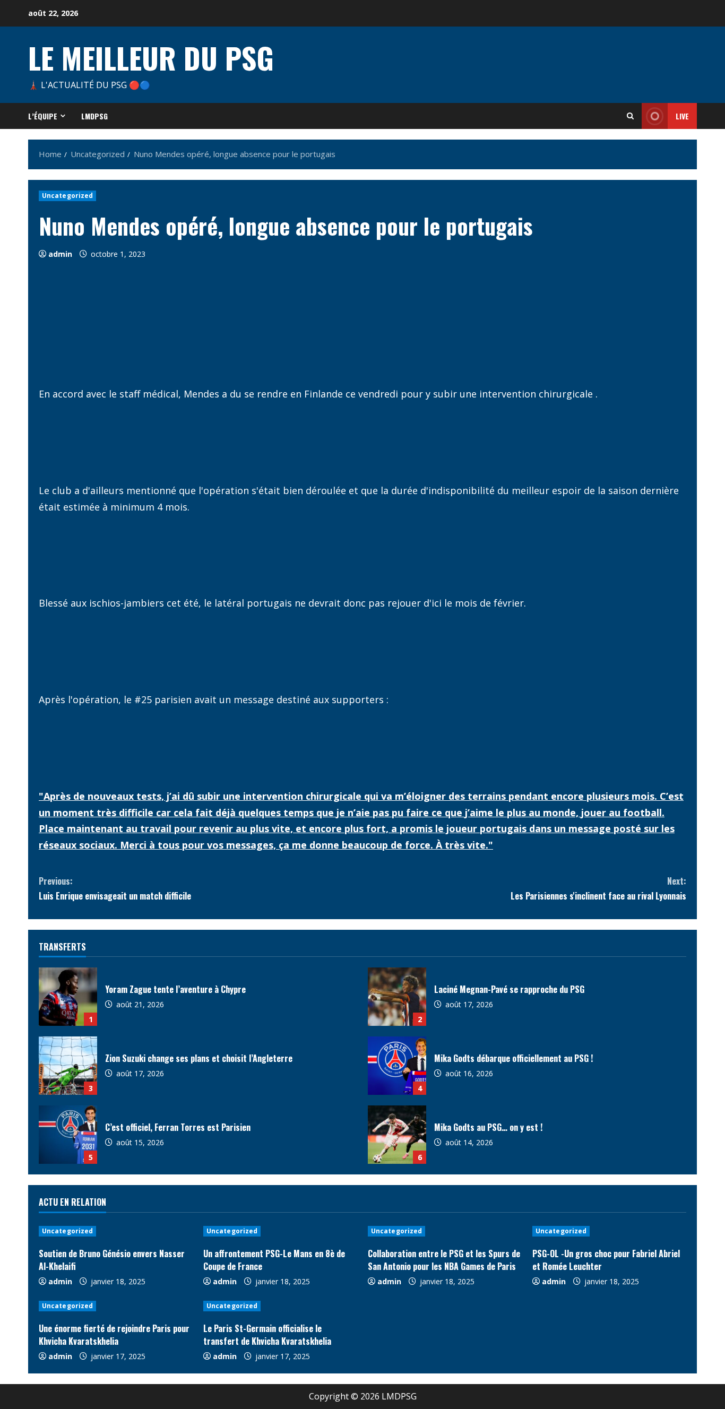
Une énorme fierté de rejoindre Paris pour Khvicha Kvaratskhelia (114, 1334)
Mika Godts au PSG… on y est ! (397, 1134)
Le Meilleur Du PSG (151, 57)
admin (60, 254)
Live (682, 116)
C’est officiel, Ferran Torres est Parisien (68, 1134)
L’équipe (42, 116)
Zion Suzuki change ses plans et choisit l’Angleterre (68, 1065)
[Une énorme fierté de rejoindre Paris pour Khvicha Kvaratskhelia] (116, 1306)
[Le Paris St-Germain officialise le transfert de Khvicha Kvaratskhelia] (280, 1306)
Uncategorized (67, 195)
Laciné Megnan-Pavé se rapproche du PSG (397, 996)
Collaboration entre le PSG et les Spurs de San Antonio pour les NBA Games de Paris (444, 1260)
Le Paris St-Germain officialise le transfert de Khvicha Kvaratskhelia (267, 1334)
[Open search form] (630, 116)
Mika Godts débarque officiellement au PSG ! (397, 1065)
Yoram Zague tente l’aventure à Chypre (68, 996)
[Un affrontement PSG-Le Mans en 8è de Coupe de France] (280, 1231)
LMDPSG (94, 116)
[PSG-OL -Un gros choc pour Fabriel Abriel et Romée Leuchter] (609, 1231)
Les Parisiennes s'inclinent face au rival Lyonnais (598, 888)
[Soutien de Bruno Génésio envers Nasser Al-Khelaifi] (116, 1231)
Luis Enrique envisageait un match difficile (115, 888)
